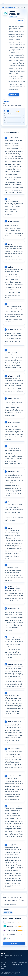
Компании (3, 962)
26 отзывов (20, 20)
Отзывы (3, 964)
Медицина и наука (10, 7)
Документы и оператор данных (19, 962)
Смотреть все (14, 943)
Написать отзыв (14, 94)
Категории (3, 966)
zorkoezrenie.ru (6, 101)
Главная (3, 7)
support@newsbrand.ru (17, 964)
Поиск (2, 968)
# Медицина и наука (8, 912)
